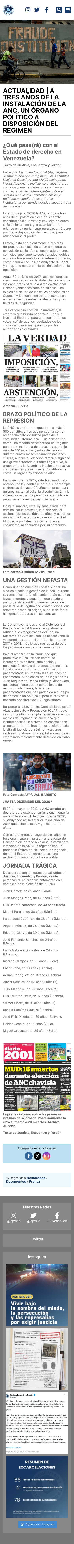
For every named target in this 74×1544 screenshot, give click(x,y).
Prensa (34, 1181)
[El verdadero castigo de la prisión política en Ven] (37, 1295)
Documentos (16, 1181)
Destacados (36, 1178)
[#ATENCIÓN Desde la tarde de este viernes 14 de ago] (37, 1487)
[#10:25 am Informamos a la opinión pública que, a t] (37, 1423)
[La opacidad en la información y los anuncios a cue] (37, 1359)
